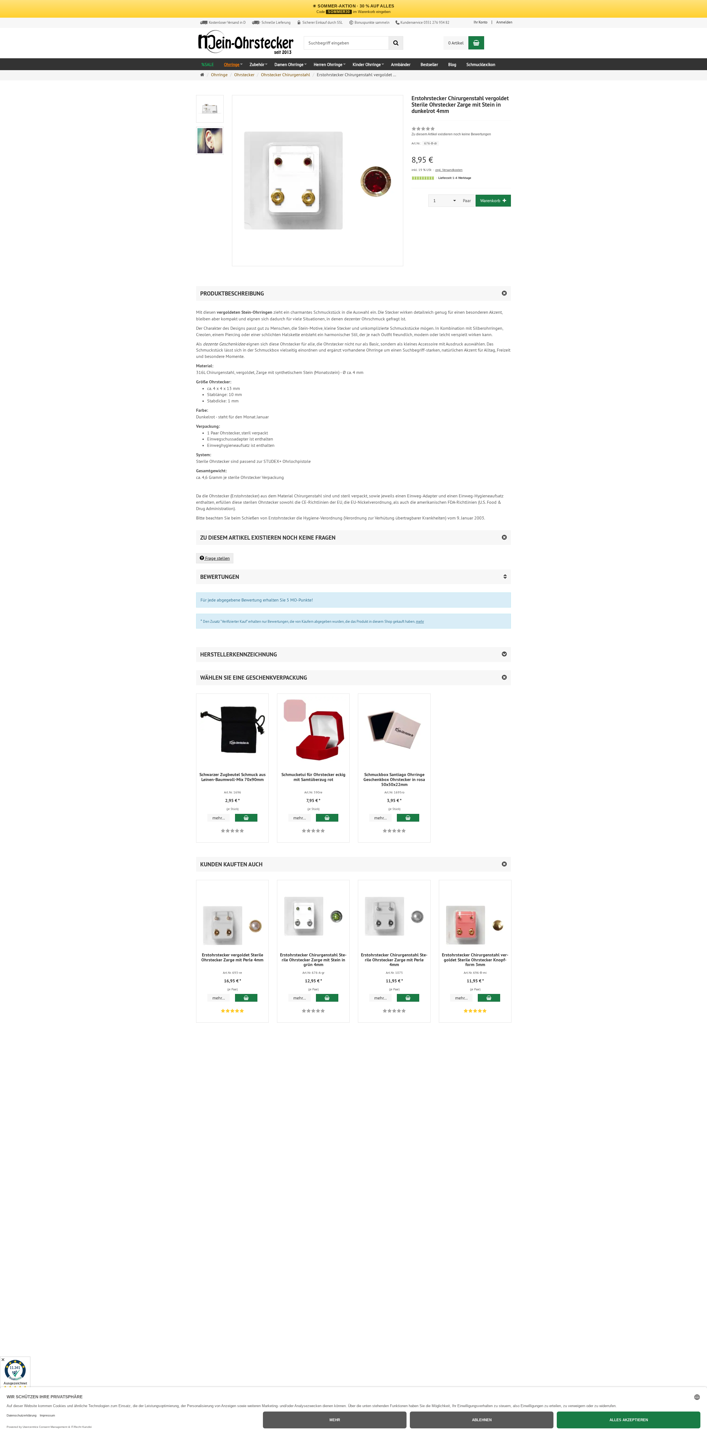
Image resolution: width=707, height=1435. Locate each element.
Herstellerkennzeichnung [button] (238, 654)
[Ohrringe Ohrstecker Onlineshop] (246, 43)
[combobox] (444, 201)
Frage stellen (217, 558)
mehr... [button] (218, 818)
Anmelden (504, 22)
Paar (467, 200)
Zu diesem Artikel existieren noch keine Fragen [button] (268, 537)
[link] (451, 132)
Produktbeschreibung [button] (232, 293)
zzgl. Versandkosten (449, 170)
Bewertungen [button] (219, 577)
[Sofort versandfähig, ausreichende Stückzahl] (422, 178)
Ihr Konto (480, 22)
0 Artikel (456, 43)
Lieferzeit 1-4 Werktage (454, 178)
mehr (420, 621)
